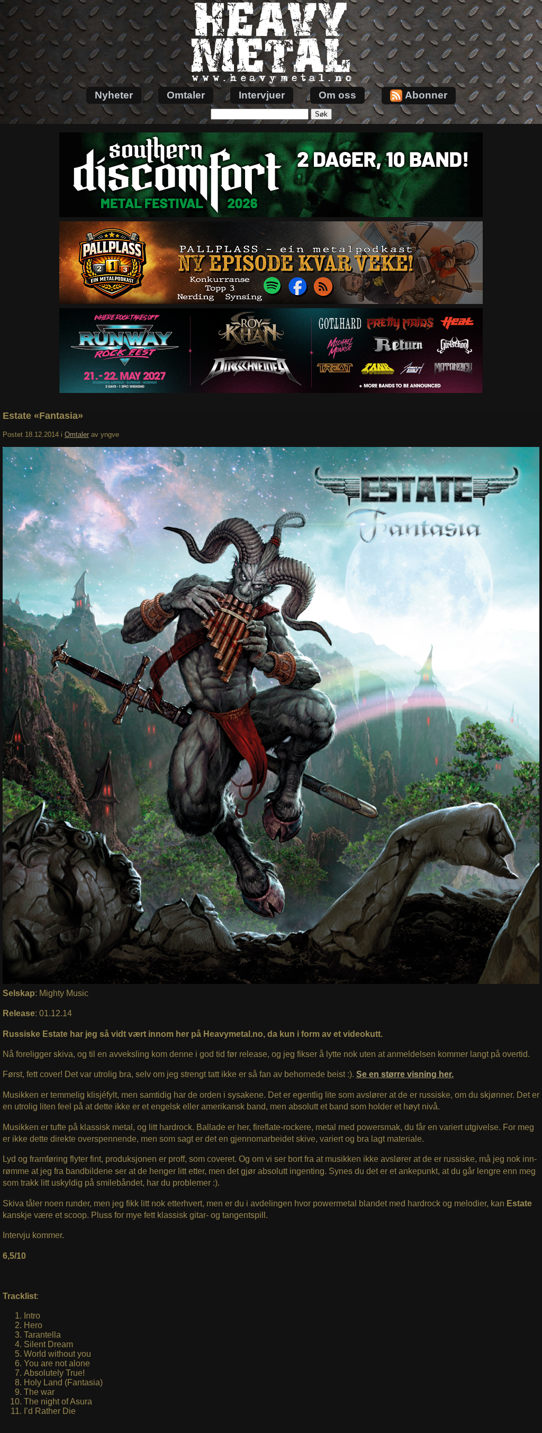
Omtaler (186, 95)
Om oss (337, 95)
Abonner (426, 95)
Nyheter (114, 95)
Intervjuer (262, 95)
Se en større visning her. (405, 1074)
